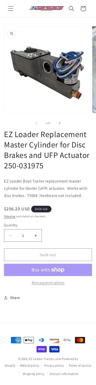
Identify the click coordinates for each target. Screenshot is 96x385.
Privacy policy (54, 365)
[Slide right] (60, 123)
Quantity (10, 225)
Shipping (9, 216)
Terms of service (80, 365)
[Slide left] (36, 123)
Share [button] (15, 297)
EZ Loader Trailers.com (45, 359)
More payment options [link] (48, 283)
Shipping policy (34, 374)
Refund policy (29, 365)
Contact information (64, 374)
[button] (11, 8)
